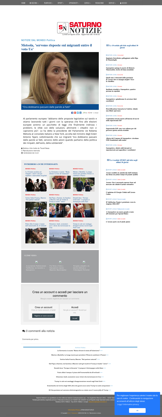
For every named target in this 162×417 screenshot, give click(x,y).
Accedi (124, 3)
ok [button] (137, 410)
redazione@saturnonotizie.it (98, 402)
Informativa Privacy (74, 410)
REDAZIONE (99, 3)
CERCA (87, 3)
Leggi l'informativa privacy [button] (128, 404)
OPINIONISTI (73, 3)
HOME (23, 3)
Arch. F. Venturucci (72, 413)
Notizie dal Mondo (33, 40)
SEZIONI (34, 3)
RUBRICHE (48, 3)
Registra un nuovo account (43, 316)
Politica (50, 40)
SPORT (60, 3)
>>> (101, 351)
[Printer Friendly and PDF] (90, 113)
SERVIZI (112, 3)
